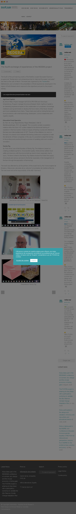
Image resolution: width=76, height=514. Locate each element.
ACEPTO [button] (33, 260)
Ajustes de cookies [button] (22, 260)
